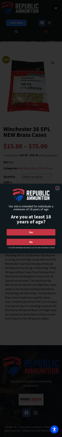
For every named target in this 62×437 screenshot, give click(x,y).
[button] (57, 188)
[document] (31, 218)
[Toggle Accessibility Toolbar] (54, 429)
